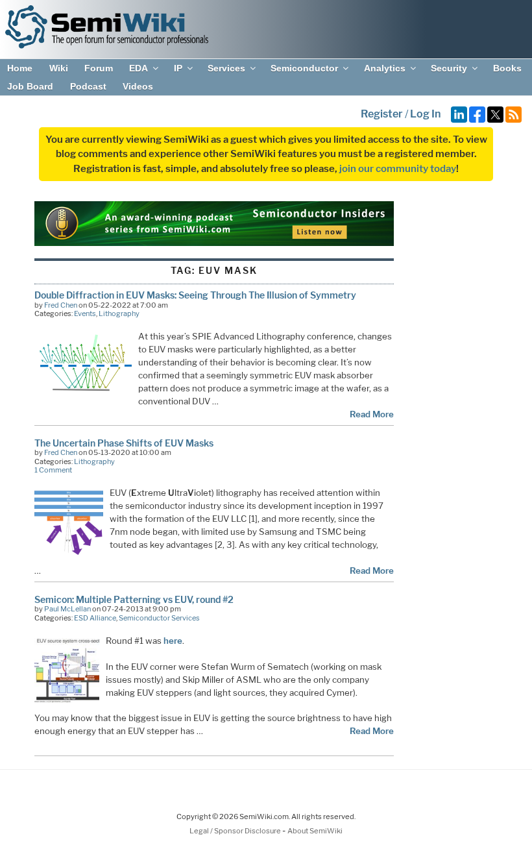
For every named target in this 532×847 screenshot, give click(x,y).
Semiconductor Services (159, 617)
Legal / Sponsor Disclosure (235, 830)
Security (449, 68)
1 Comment (53, 469)
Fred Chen (60, 305)
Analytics (384, 68)
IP (178, 68)
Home (19, 68)
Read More (372, 414)
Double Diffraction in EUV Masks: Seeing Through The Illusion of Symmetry (195, 295)
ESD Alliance (95, 617)
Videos (138, 86)
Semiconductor (304, 68)
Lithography (119, 313)
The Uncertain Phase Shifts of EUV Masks (123, 442)
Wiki (58, 68)
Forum (98, 68)
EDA (138, 68)
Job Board (30, 86)
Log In (425, 114)
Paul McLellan (67, 608)
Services (226, 68)
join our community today (397, 169)
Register (382, 114)
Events (85, 313)
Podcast (88, 86)
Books (507, 68)
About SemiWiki (315, 830)
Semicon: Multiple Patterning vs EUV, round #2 (134, 599)
